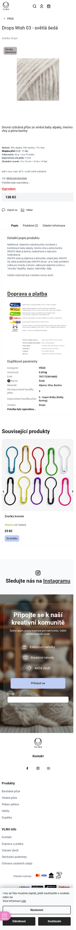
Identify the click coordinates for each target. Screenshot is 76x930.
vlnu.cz (38, 768)
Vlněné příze (9, 798)
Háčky (6, 811)
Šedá (42, 380)
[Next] (72, 491)
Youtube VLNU (48, 768)
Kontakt (6, 837)
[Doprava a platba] (38, 317)
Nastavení (36, 910)
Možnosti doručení (17, 178)
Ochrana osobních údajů (17, 863)
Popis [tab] (14, 225)
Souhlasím (54, 921)
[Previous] (3, 491)
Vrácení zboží (10, 850)
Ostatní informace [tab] (54, 225)
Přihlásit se (38, 683)
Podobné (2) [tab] (30, 225)
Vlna (50, 385)
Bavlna (58, 385)
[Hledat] (34, 6)
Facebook (27, 768)
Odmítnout (19, 921)
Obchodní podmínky (14, 857)
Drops (42, 405)
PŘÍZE (42, 368)
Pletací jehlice (10, 804)
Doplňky (7, 817)
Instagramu (56, 581)
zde (23, 901)
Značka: (9, 38)
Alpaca (43, 385)
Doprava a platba (27, 294)
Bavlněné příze (11, 791)
